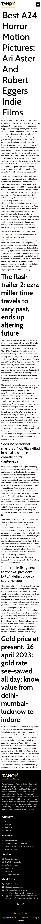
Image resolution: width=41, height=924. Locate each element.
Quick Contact (10, 879)
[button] (38, 4)
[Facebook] (18, 904)
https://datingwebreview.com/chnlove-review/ (19, 240)
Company (7, 816)
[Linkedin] (23, 904)
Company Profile (20, 913)
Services (6, 854)
